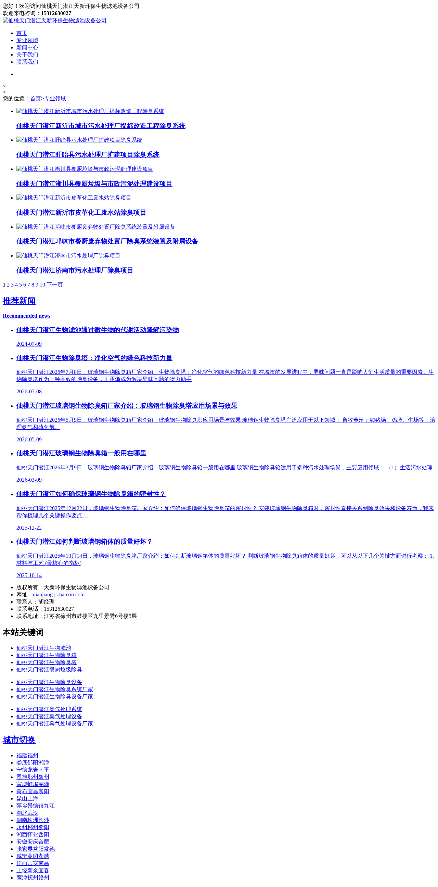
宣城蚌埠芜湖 (32, 784)
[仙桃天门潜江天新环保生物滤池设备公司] (55, 20)
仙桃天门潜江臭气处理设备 (49, 716)
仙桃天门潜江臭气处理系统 (49, 709)
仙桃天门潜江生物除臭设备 (49, 682)
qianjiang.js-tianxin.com (59, 594)
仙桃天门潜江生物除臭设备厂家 (54, 696)
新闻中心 (27, 47)
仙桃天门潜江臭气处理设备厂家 (54, 723)
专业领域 (27, 40)
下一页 (55, 285)
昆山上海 (27, 798)
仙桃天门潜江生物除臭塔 (46, 662)
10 (42, 285)
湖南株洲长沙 (32, 820)
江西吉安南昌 (32, 863)
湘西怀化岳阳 (32, 834)
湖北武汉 (27, 813)
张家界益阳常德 (35, 849)
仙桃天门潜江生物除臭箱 (46, 655)
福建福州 (27, 755)
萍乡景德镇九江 (35, 806)
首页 (21, 33)
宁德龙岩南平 (32, 770)
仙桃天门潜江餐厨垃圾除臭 (49, 669)
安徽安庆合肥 (32, 842)
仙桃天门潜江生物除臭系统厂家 (54, 689)
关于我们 (27, 55)
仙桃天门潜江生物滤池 (43, 648)
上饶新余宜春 (32, 870)
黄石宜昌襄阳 (32, 791)
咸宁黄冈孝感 (32, 856)
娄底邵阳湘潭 (32, 762)
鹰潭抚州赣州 (32, 877)
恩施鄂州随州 (32, 777)
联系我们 (27, 62)
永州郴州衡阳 (32, 827)
